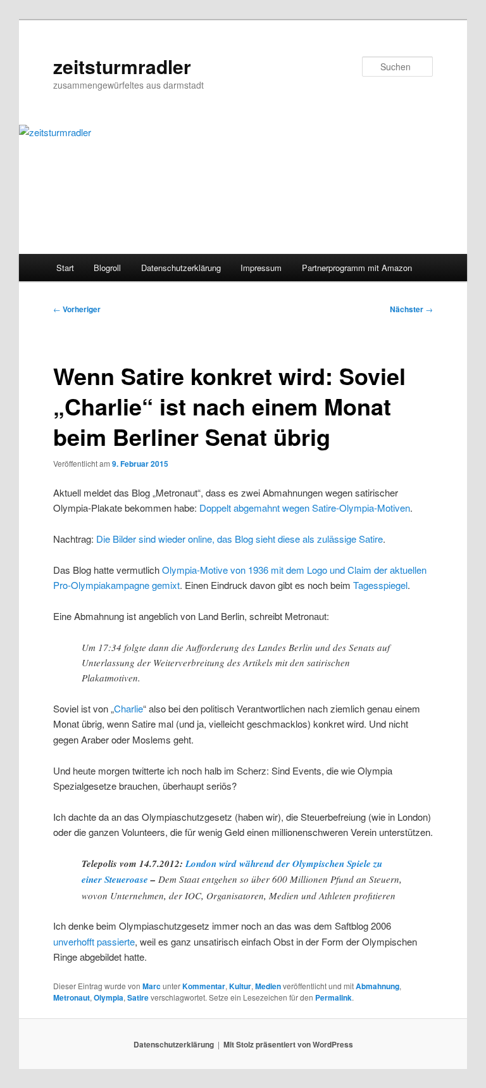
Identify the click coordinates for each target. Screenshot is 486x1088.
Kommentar (203, 986)
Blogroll (107, 268)
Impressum (261, 268)
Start (65, 268)
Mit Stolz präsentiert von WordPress (288, 1044)
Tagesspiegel (380, 584)
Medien (268, 986)
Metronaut (71, 997)
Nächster (411, 309)
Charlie (128, 708)
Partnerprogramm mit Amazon (357, 268)
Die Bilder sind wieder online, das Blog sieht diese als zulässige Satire (239, 538)
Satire (138, 997)
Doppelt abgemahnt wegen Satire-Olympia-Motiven (304, 507)
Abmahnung (377, 986)
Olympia (108, 997)
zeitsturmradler (122, 66)
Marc (151, 986)
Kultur (240, 986)
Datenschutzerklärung (181, 268)
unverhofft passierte (94, 941)
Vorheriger (77, 309)
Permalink (333, 997)
